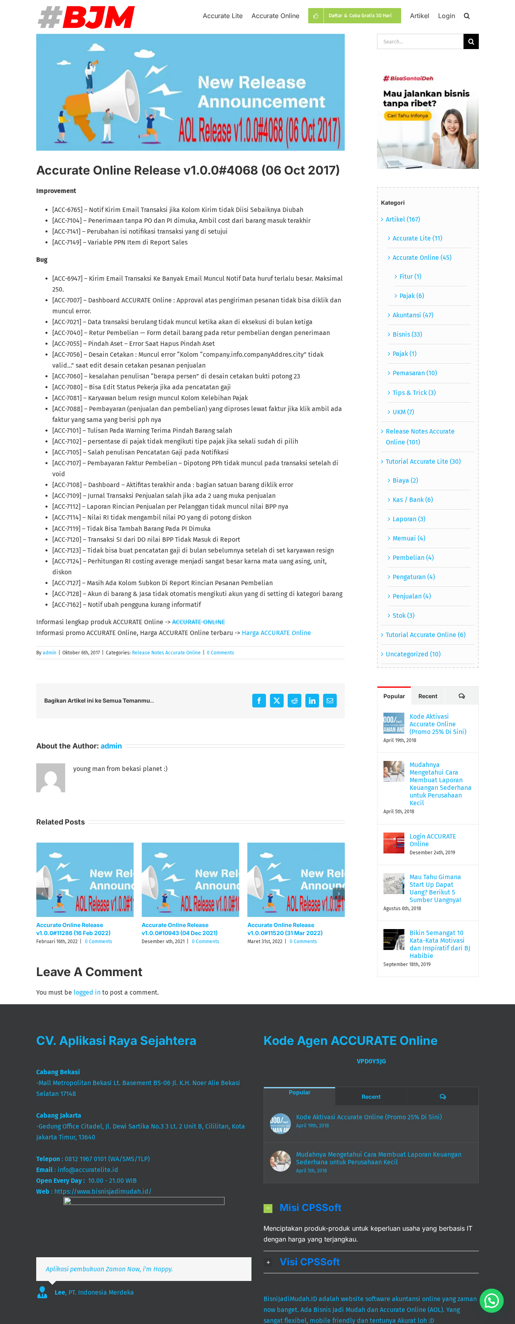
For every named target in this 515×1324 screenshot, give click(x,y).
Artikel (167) (403, 219)
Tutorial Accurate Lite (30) (423, 461)
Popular (394, 696)
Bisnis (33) (407, 334)
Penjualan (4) (412, 596)
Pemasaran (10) (415, 373)
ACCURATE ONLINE (198, 622)
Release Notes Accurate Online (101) (420, 437)
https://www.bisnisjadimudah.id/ (103, 1191)
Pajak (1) (404, 354)
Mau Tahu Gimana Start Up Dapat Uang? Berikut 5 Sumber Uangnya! (435, 888)
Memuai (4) (409, 538)
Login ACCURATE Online (433, 840)
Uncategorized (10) (413, 654)
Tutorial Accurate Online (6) (426, 635)
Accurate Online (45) (422, 257)
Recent (427, 696)
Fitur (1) (410, 276)
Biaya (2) (405, 480)
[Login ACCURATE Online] (393, 838)
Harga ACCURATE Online (276, 633)
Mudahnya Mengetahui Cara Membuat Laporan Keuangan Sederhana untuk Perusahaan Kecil (441, 784)
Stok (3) (403, 615)
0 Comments (220, 653)
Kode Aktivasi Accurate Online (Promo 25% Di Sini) (438, 724)
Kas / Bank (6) (413, 500)
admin (49, 653)
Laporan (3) (409, 519)
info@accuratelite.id (88, 1170)
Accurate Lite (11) (417, 238)
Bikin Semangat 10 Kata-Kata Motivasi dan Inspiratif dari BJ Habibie (440, 944)
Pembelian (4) (413, 557)
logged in (87, 992)
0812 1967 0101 (86, 1159)
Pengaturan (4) (414, 577)
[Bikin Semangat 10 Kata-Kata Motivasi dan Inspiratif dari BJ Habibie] (393, 934)
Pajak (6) (412, 296)
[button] (467, 15)
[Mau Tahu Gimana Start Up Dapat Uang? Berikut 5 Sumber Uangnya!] (393, 878)
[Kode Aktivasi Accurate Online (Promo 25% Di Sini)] (393, 718)
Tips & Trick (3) (414, 393)
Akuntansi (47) (413, 315)
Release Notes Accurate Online (166, 653)
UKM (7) (403, 412)
